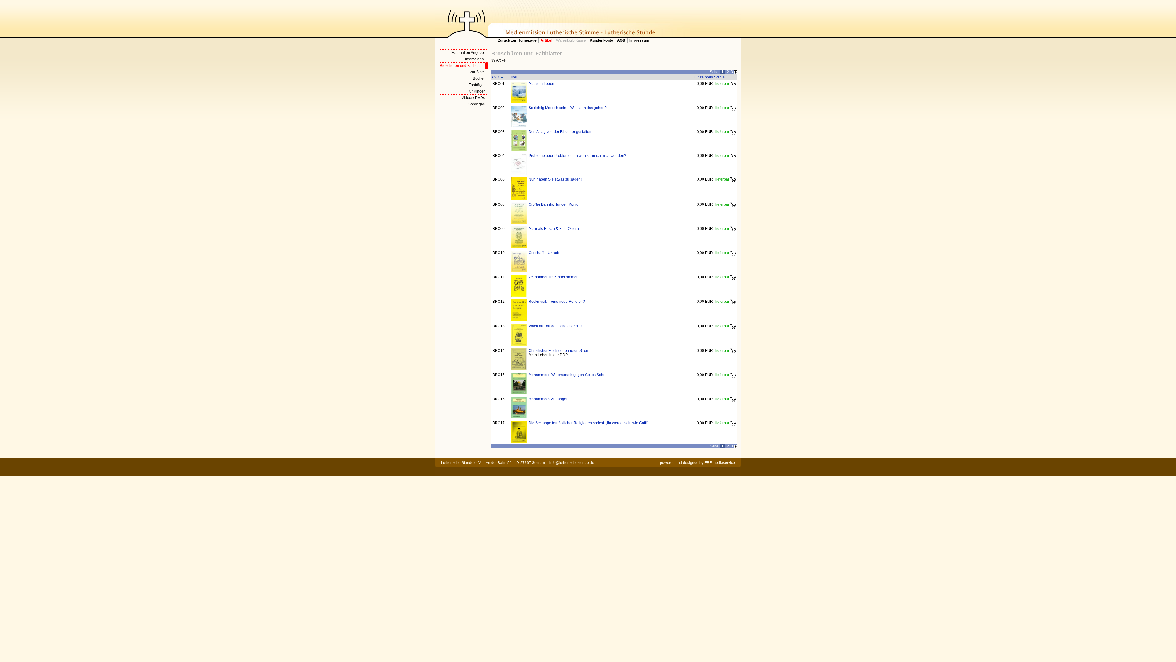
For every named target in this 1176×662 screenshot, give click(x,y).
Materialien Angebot (468, 53)
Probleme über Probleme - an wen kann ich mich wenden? (577, 156)
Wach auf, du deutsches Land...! (555, 326)
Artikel (546, 40)
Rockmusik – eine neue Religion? (557, 301)
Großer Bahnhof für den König (554, 204)
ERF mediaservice (719, 463)
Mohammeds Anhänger (548, 399)
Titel (513, 77)
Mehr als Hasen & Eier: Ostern (554, 228)
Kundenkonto (601, 40)
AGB (621, 40)
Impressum (639, 40)
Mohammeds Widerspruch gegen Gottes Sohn (567, 375)
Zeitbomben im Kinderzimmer (553, 277)
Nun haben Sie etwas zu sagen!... (556, 179)
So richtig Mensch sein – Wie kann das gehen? (568, 108)
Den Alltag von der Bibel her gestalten (560, 132)
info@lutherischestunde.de (571, 463)
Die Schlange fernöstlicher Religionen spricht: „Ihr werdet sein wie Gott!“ (588, 423)
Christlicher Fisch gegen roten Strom (559, 350)
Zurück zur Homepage (517, 40)
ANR (495, 77)
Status (719, 77)
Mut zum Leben (541, 84)
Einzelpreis (703, 77)
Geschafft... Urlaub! (544, 253)
